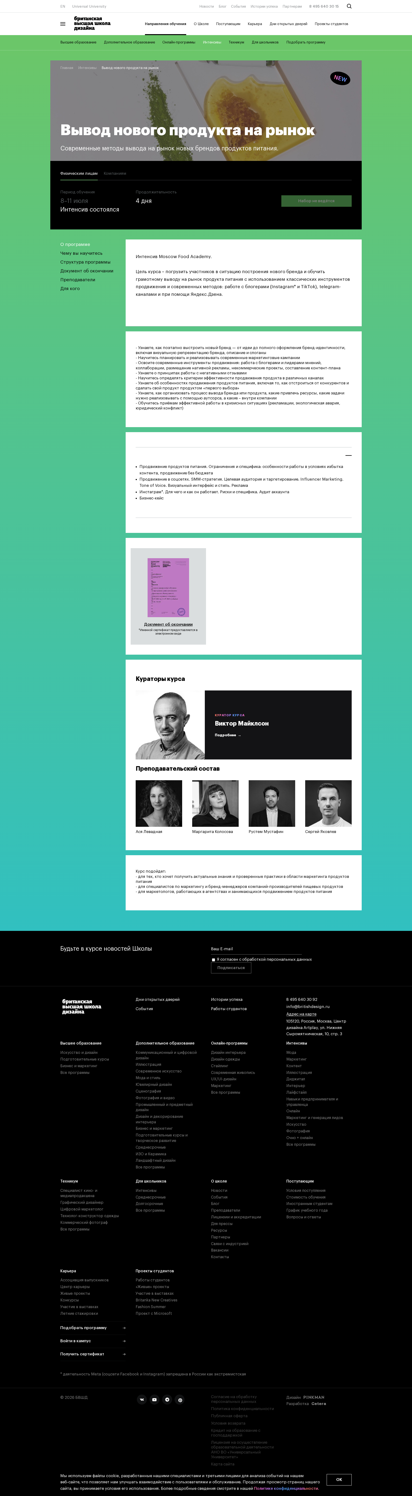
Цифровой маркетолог (81, 1209)
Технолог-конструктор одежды (89, 1216)
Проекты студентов (331, 24)
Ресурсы (219, 1230)
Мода (291, 1053)
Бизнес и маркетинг (79, 1066)
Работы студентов (229, 1009)
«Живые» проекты (152, 1287)
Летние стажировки (79, 1314)
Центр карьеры (75, 1287)
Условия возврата (228, 1423)
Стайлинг (219, 1066)
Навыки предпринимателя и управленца (312, 1102)
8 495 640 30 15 (324, 6)
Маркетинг (221, 1086)
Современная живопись (233, 1073)
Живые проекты (75, 1293)
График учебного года (307, 1210)
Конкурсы (69, 1300)
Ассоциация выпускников (84, 1280)
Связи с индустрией (229, 1244)
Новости (206, 6)
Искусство (296, 1124)
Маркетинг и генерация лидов (314, 1118)
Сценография (148, 1091)
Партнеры (220, 1237)
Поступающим (228, 24)
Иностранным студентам (309, 1204)
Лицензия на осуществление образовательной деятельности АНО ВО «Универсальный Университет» (242, 1449)
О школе (219, 1181)
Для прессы (221, 1224)
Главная (66, 68)
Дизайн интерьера (228, 1053)
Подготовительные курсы (84, 1059)
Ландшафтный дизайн (155, 1160)
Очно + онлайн (299, 1138)
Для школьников (265, 42)
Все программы (74, 1073)
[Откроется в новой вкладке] (142, 1400)
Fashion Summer (151, 1307)
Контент (294, 1066)
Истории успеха (264, 6)
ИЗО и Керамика (151, 1154)
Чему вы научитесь (81, 253)
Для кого (70, 288)
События (238, 6)
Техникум (236, 42)
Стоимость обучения (305, 1197)
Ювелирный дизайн (154, 1085)
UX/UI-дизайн (223, 1079)
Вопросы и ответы (303, 1217)
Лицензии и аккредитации (236, 1217)
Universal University (89, 6)
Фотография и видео (155, 1098)
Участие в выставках (79, 1307)
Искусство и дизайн (79, 1053)
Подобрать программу (305, 42)
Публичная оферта (229, 1416)
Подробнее (225, 735)
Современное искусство (159, 1071)
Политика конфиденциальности (242, 1409)
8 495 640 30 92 (301, 999)
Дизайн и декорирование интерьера (159, 1119)
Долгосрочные (149, 1204)
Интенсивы (212, 42)
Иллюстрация (148, 1064)
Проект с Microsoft (154, 1314)
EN (62, 6)
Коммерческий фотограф (84, 1223)
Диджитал (295, 1079)
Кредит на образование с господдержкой (235, 1432)
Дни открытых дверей (288, 24)
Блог (223, 6)
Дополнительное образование (129, 42)
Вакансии (219, 1250)
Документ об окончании (86, 271)
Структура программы (85, 262)
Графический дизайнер (81, 1202)
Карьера (255, 24)
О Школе (201, 24)
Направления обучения (165, 24)
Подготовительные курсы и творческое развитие (162, 1138)
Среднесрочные (151, 1147)
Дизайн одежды (225, 1059)
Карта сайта (222, 1464)
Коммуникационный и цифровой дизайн (166, 1055)
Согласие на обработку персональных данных (234, 1399)
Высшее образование (78, 42)
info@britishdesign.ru (308, 1007)
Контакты (220, 1257)
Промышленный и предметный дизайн (164, 1107)
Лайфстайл (296, 1092)
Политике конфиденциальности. (286, 1488)
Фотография (298, 1131)
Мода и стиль (148, 1078)
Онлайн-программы (178, 42)
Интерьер (295, 1086)
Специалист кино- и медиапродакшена (78, 1193)
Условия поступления (305, 1191)
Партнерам (292, 6)
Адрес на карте (301, 1014)
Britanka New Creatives (156, 1300)
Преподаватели (77, 279)
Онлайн (293, 1111)
